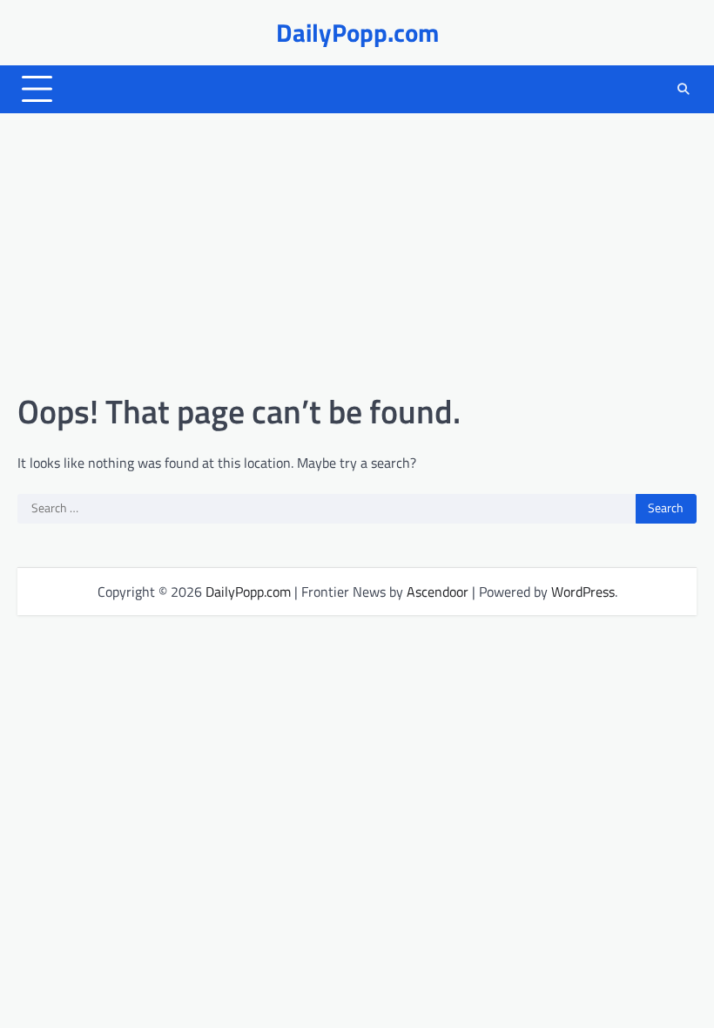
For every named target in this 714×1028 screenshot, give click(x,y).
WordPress (583, 591)
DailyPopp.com (357, 32)
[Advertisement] (357, 253)
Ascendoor (437, 591)
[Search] (683, 89)
